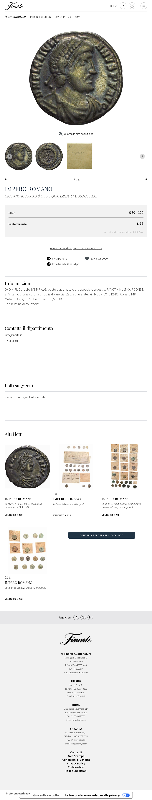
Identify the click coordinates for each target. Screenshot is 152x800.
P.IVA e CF (69, 665)
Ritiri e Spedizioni (76, 771)
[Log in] (132, 5)
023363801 (11, 341)
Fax (68, 692)
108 (104, 494)
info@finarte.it (13, 335)
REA (70, 668)
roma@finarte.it (79, 719)
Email (69, 696)
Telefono (68, 688)
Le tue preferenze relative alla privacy (92, 795)
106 (7, 494)
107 (56, 494)
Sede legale (69, 657)
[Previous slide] (9, 156)
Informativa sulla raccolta (40, 795)
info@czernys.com (79, 743)
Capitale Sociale (71, 672)
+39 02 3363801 (80, 688)
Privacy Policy (76, 763)
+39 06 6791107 (80, 712)
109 (7, 577)
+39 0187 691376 (80, 736)
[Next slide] (142, 156)
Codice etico (76, 767)
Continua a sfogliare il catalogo (101, 535)
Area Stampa (76, 756)
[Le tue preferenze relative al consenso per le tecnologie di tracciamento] (18, 793)
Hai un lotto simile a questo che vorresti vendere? (76, 248)
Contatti (76, 752)
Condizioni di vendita (76, 759)
